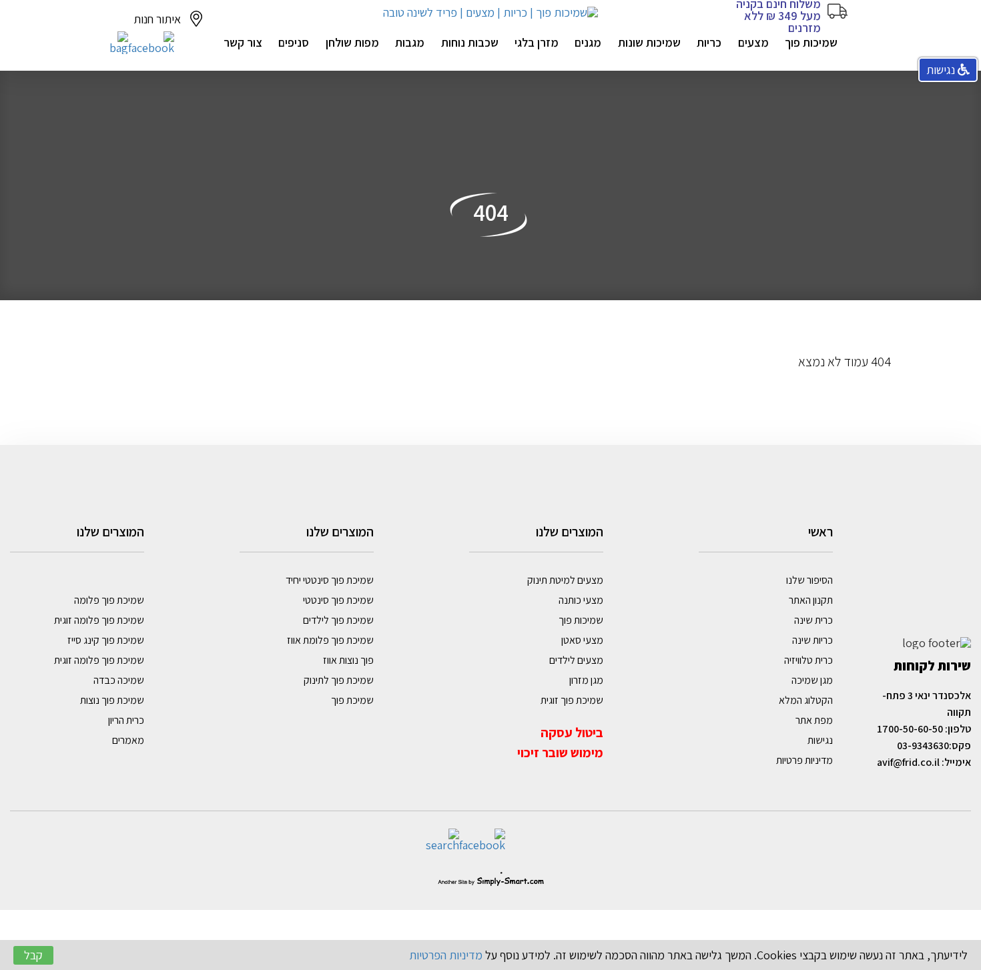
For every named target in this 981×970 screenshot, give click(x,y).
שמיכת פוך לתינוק (339, 680)
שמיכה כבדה (118, 680)
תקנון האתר (811, 600)
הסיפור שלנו (809, 580)
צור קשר (243, 42)
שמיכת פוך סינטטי (338, 600)
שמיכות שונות (649, 42)
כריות (709, 42)
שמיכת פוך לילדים (338, 620)
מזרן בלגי (537, 42)
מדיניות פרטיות (803, 760)
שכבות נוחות (470, 42)
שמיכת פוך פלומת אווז (330, 640)
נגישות (819, 740)
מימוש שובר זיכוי (560, 752)
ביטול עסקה (570, 732)
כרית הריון (126, 720)
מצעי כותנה (581, 600)
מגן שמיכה (812, 680)
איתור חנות (158, 19)
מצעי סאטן (582, 640)
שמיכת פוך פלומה (109, 600)
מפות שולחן (352, 42)
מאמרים (128, 740)
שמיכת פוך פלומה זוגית (99, 620)
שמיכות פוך (811, 42)
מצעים (753, 42)
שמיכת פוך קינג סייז (105, 640)
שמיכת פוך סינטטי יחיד (330, 580)
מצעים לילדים (576, 660)
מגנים (588, 42)
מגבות (409, 42)
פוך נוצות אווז (348, 660)
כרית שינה (813, 620)
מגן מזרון (586, 680)
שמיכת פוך (352, 700)
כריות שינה (812, 640)
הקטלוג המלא (806, 700)
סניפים (293, 42)
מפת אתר (814, 720)
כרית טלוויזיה (808, 660)
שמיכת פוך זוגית (572, 700)
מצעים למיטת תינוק (565, 580)
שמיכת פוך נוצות (112, 700)
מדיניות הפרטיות (445, 955)
